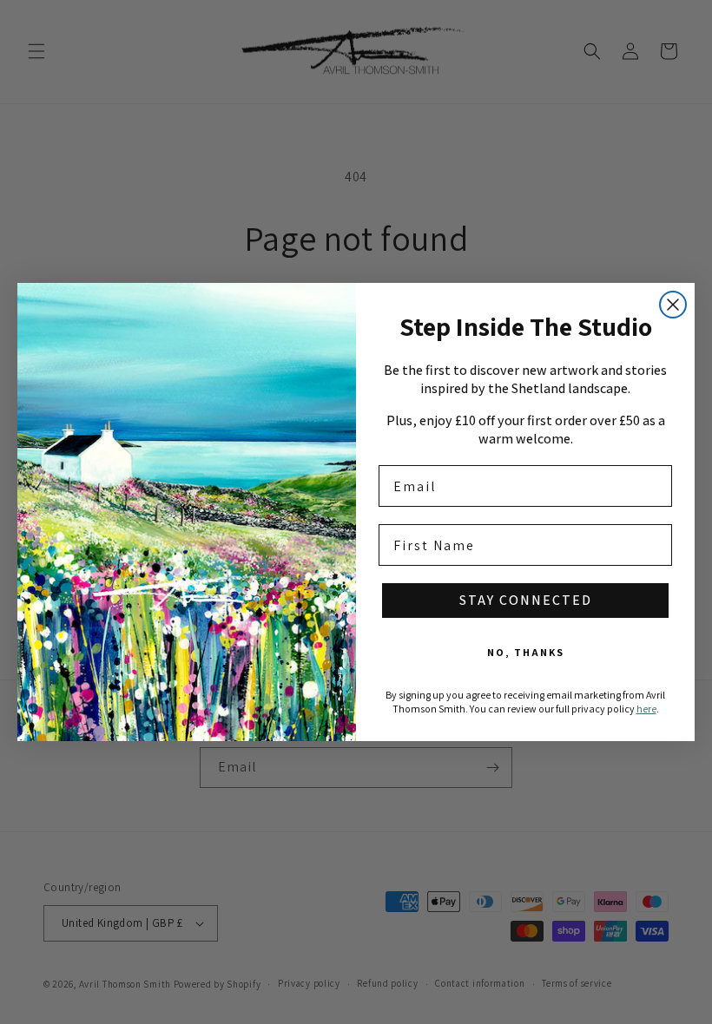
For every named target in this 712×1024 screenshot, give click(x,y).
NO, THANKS (525, 652)
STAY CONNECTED (525, 600)
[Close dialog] (673, 305)
